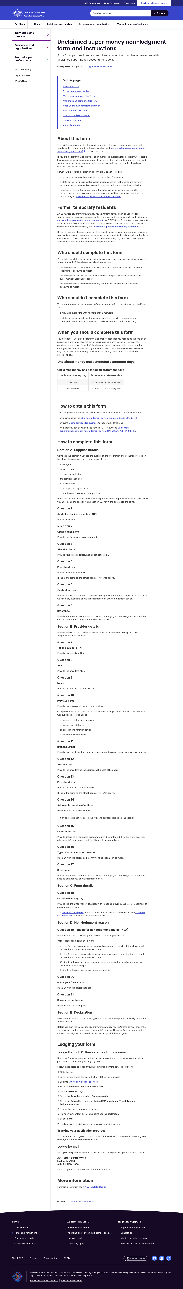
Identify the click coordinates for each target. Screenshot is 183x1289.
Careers (33, 1258)
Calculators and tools (25, 1243)
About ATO (17, 1258)
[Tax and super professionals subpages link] (48, 59)
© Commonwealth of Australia (44, 1280)
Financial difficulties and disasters (137, 1243)
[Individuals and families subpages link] (48, 34)
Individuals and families (59, 24)
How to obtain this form (75, 110)
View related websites (71, 1280)
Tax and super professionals (132, 24)
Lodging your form (72, 120)
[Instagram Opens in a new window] (168, 1258)
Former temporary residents (77, 91)
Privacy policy (50, 1258)
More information (71, 125)
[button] (100, 66)
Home (37, 24)
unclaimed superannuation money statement (98, 196)
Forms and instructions (25, 1232)
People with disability (78, 1227)
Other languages (76, 1243)
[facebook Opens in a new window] (154, 1258)
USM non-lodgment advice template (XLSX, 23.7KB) (109, 418)
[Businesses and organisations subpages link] (48, 47)
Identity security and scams (134, 1238)
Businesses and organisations (95, 24)
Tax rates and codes (24, 1238)
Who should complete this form (79, 96)
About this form (71, 86)
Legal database (22, 75)
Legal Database (111, 3)
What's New (129, 3)
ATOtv (67, 1258)
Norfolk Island (75, 1238)
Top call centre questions (133, 1227)
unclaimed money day (73, 912)
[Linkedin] (161, 1258)
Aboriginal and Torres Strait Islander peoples (90, 1232)
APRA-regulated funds (94, 1187)
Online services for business (83, 423)
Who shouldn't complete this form (80, 101)
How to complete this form (76, 115)
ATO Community (92, 3)
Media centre (21, 1227)
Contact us (126, 1232)
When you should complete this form (81, 105)
